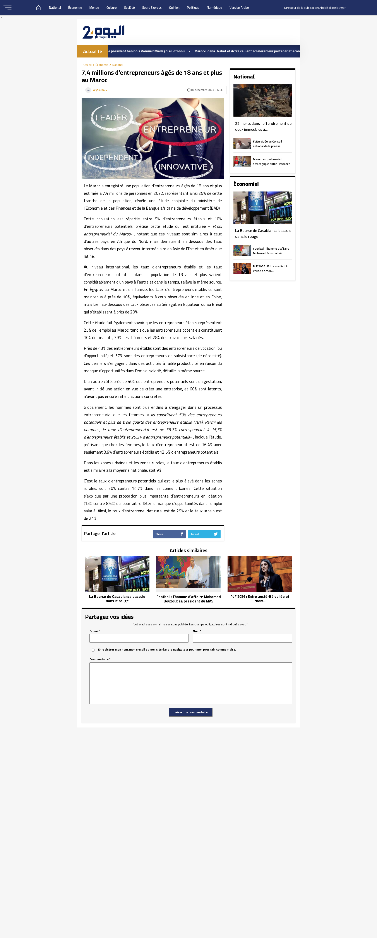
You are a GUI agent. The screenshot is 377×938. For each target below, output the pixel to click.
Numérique (214, 7)
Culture (111, 7)
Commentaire (100, 659)
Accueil (87, 65)
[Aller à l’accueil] (103, 32)
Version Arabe (239, 7)
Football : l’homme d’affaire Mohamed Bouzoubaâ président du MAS (271, 251)
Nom (197, 631)
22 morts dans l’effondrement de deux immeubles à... (263, 126)
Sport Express (152, 7)
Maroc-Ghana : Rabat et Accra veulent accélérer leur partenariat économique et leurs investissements (245, 51)
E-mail (95, 631)
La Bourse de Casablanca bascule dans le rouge (263, 234)
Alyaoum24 (100, 90)
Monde (94, 7)
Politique (193, 7)
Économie (75, 7)
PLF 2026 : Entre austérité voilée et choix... (270, 269)
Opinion (174, 7)
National (55, 7)
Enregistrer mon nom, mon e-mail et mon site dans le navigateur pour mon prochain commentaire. (167, 649)
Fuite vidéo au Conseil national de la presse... (268, 144)
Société (129, 7)
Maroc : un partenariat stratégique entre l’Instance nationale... (271, 162)
